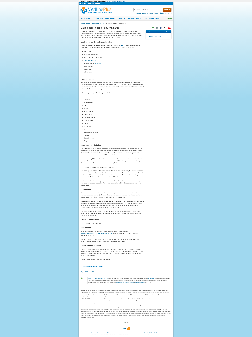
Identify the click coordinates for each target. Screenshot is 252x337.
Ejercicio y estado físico (155, 36)
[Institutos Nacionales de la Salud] (80, 3)
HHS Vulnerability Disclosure (154, 332)
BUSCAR (167, 10)
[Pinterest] (169, 28)
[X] (165, 28)
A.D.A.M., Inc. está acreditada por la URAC (98, 278)
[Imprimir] (157, 28)
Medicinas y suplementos (105, 18)
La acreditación (151, 278)
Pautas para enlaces (129, 332)
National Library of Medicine (97, 335)
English (169, 18)
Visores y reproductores (141, 332)
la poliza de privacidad (140, 282)
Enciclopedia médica (152, 18)
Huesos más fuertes (90, 60)
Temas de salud (86, 18)
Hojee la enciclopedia (87, 271)
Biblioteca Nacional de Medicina (91, 3)
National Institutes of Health (154, 335)
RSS (124, 328)
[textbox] (148, 10)
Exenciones (94, 332)
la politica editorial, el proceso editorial (125, 282)
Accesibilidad (121, 332)
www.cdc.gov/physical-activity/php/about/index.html (96, 233)
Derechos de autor (101, 332)
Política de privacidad (112, 332)
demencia (97, 63)
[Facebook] (161, 28)
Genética (121, 18)
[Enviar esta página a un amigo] (153, 28)
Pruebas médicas (134, 18)
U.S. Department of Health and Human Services (136, 335)
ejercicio (123, 45)
